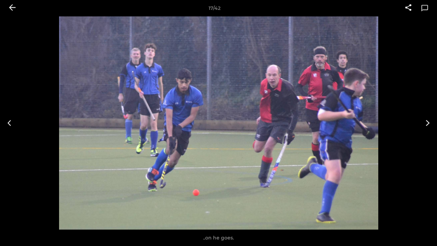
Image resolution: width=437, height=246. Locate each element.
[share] (408, 8)
